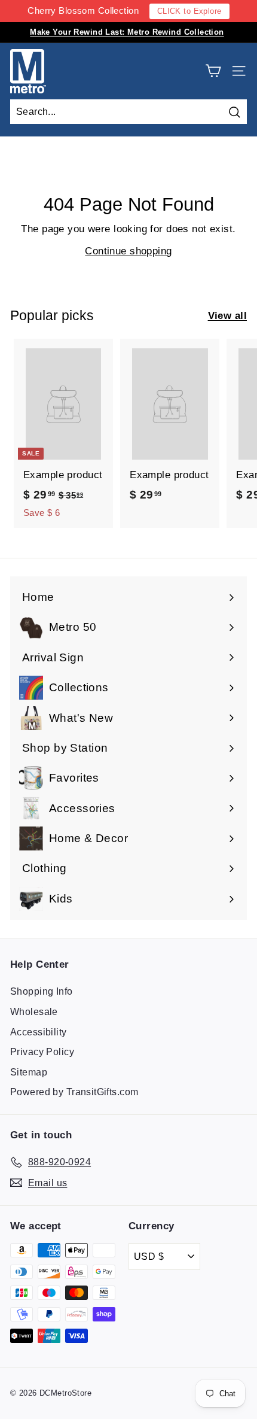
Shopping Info (41, 991)
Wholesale (34, 1012)
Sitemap (28, 1072)
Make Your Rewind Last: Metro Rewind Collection (127, 32)
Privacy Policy (42, 1052)
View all (227, 315)
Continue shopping (128, 251)
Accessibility (38, 1032)
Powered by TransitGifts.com (74, 1092)
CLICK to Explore (189, 11)
